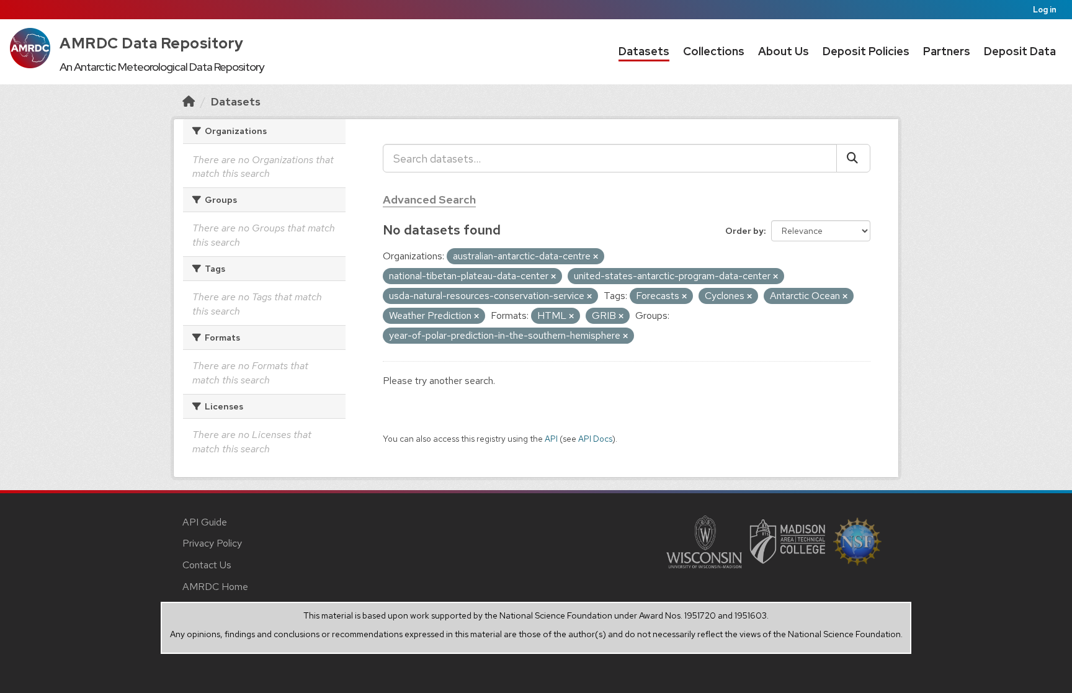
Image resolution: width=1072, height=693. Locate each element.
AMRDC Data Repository (152, 43)
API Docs (595, 438)
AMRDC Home (215, 586)
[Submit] (853, 158)
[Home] (188, 101)
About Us (783, 51)
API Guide (204, 522)
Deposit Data (1020, 51)
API (551, 438)
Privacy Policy (212, 543)
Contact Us (206, 564)
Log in (1044, 9)
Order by (744, 230)
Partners (946, 51)
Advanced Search (429, 199)
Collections (713, 51)
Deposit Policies (866, 51)
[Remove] (595, 257)
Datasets (644, 51)
